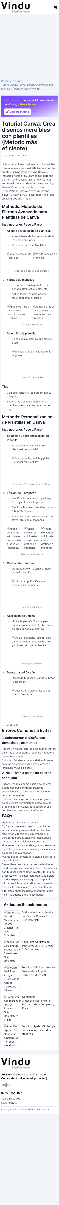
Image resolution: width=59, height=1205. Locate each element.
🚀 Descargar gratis (17, 111)
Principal (6, 81)
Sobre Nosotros (10, 1098)
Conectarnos (9, 1103)
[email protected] (36, 1078)
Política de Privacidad (39, 1109)
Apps (18, 81)
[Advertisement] (29, 45)
